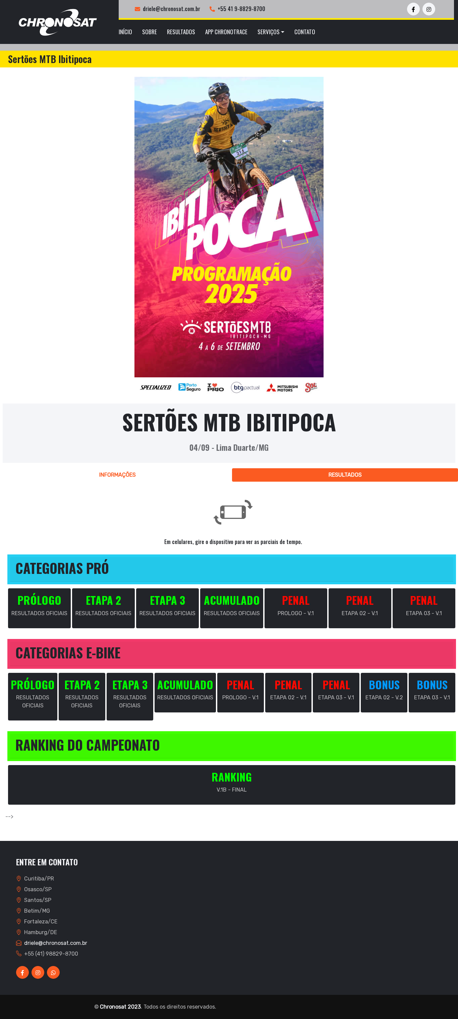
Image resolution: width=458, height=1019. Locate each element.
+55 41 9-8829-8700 (241, 9)
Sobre (149, 32)
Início (125, 32)
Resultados (181, 32)
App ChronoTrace (226, 32)
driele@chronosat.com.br (171, 9)
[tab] (117, 475)
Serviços (268, 32)
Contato (304, 32)
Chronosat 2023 (120, 1007)
